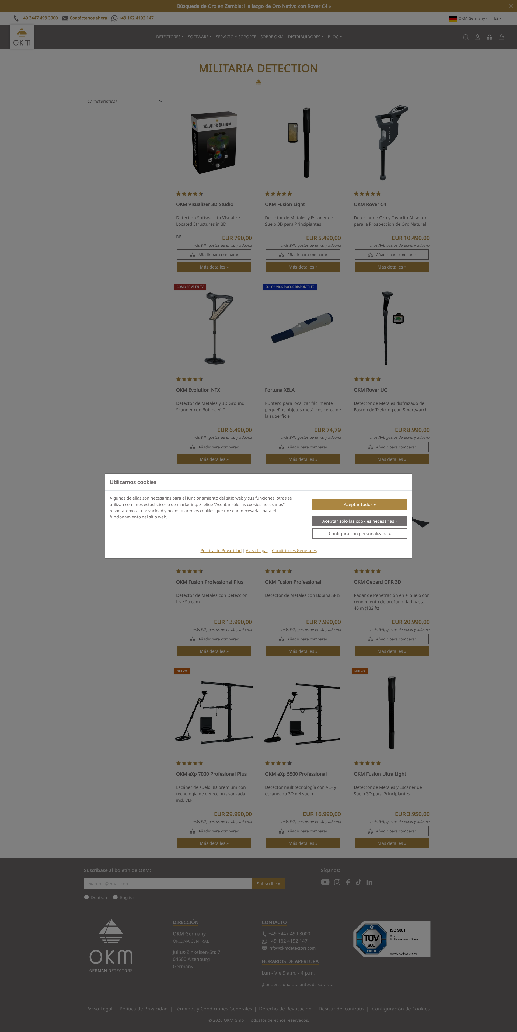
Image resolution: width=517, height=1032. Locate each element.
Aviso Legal (257, 550)
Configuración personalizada (358, 533)
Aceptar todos (358, 504)
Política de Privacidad (221, 550)
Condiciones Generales (294, 550)
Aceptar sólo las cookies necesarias (358, 521)
